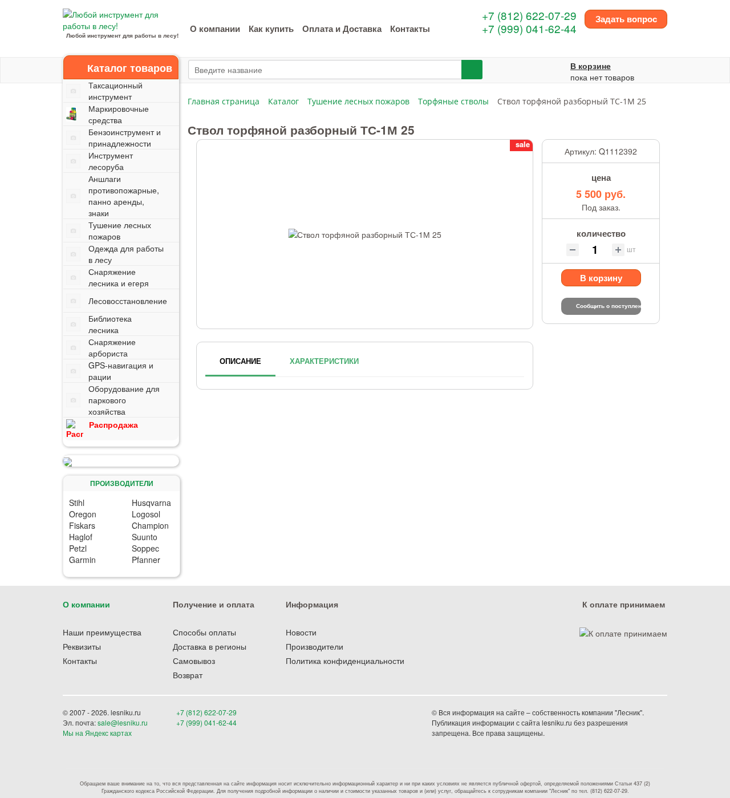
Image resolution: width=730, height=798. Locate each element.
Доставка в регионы (209, 646)
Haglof (80, 536)
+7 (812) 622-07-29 (529, 15)
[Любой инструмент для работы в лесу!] (122, 19)
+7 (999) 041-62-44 (529, 28)
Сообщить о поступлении (608, 306)
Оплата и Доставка (342, 28)
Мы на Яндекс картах (97, 733)
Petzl (78, 548)
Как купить (271, 28)
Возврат (187, 674)
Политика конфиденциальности (345, 660)
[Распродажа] (121, 461)
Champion (150, 525)
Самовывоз (194, 660)
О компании (215, 28)
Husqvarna (151, 502)
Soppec (145, 548)
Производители (314, 646)
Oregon (82, 514)
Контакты (410, 28)
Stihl (76, 502)
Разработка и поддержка (586, 733)
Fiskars (82, 525)
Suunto (144, 536)
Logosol (146, 514)
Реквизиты (82, 646)
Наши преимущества (102, 632)
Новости (301, 632)
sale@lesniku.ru (123, 722)
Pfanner (146, 559)
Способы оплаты (204, 632)
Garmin (82, 559)
